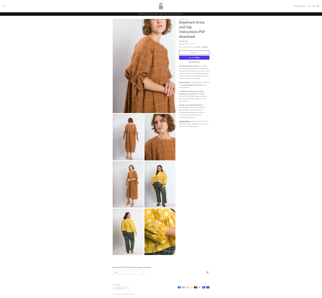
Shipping (181, 43)
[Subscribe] (142, 272)
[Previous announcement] (3, 14)
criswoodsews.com (120, 294)
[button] (4, 6)
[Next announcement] (318, 14)
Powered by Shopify (129, 294)
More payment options (194, 61)
